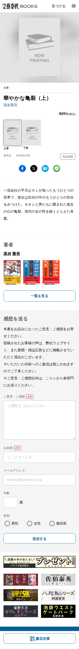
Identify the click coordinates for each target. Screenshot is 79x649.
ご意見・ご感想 (14, 396)
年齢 (7, 493)
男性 (14, 523)
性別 (7, 515)
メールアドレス (14, 470)
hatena (45, 168)
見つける (59, 6)
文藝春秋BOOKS (19, 6)
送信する (39, 539)
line (56, 168)
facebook (22, 168)
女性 (37, 523)
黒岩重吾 (11, 105)
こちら (51, 378)
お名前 (8, 448)
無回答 (61, 523)
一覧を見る (39, 296)
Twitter (33, 168)
